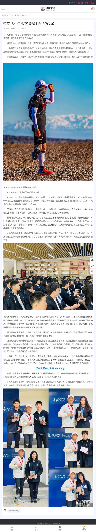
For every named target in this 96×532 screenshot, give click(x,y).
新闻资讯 (18, 15)
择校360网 (56, 523)
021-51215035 (87, 2)
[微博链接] (92, 266)
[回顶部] (92, 271)
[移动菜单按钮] (3, 8)
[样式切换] (92, 260)
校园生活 (25, 15)
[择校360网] (48, 9)
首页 (13, 15)
